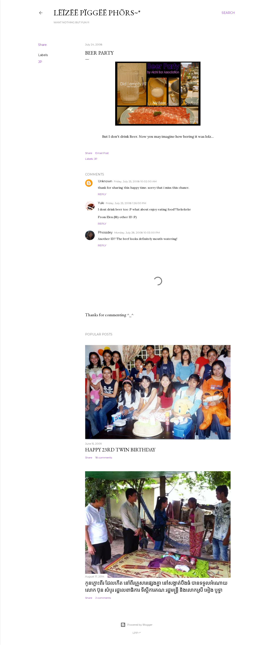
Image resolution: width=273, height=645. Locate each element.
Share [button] (42, 45)
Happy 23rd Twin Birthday (120, 449)
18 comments (103, 457)
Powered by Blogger (139, 624)
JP (40, 62)
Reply (102, 194)
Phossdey (105, 232)
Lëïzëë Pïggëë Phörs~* (97, 13)
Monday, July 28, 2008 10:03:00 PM (137, 232)
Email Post (102, 153)
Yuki (101, 203)
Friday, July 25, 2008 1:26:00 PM (126, 203)
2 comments (103, 597)
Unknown (105, 181)
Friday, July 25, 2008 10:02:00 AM (135, 181)
